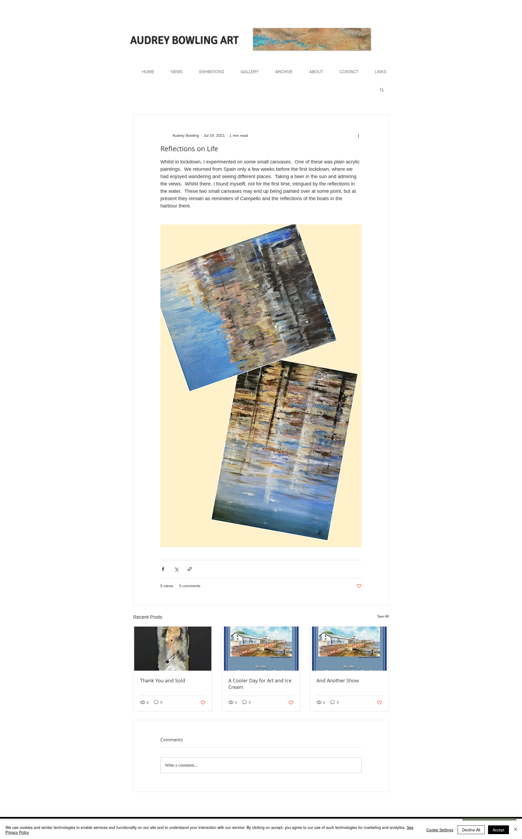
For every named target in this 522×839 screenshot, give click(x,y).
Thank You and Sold (162, 680)
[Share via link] (189, 569)
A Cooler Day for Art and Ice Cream (259, 683)
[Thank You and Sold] (172, 649)
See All (383, 616)
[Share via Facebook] (163, 569)
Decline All (471, 829)
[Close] (515, 830)
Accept (498, 829)
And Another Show (337, 680)
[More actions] (358, 135)
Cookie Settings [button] (439, 829)
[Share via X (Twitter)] (176, 569)
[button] (381, 89)
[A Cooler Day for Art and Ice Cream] (261, 649)
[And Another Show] (349, 649)
